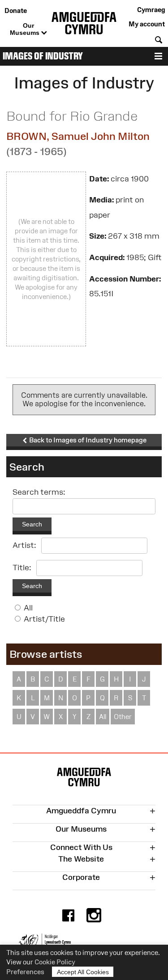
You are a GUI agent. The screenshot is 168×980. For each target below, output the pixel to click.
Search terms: (39, 492)
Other (123, 716)
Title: (22, 567)
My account (147, 24)
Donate (15, 10)
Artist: (24, 545)
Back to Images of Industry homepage (87, 440)
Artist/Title (44, 618)
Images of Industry (43, 56)
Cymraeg (151, 9)
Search (32, 524)
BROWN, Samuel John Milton (78, 136)
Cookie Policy (54, 962)
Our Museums (25, 29)
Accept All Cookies (83, 972)
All (28, 607)
